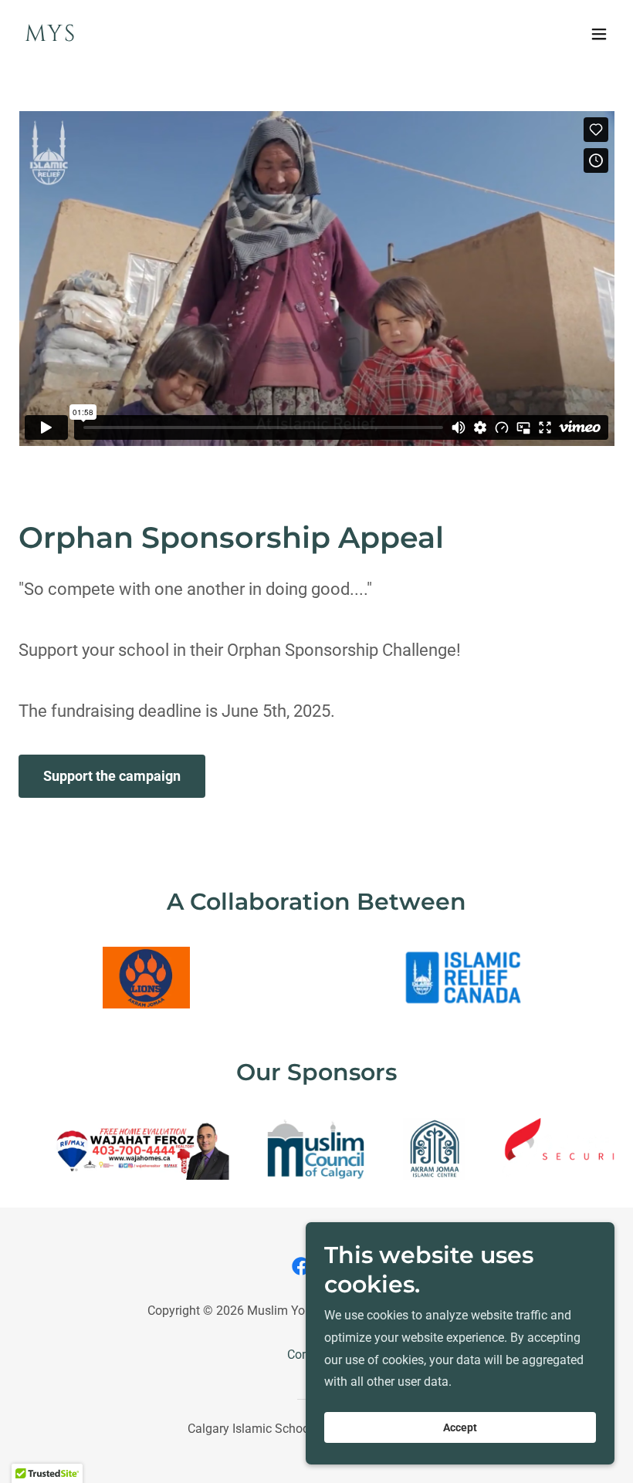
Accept (460, 1427)
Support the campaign (112, 776)
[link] (50, 36)
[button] (599, 34)
